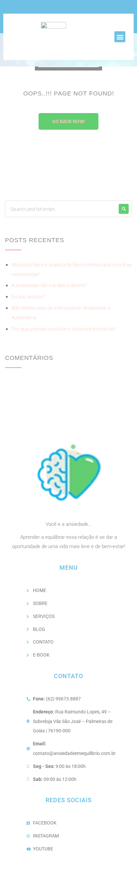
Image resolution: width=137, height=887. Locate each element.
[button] (119, 36)
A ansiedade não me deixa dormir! (49, 285)
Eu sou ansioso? (28, 296)
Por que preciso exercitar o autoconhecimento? (64, 328)
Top (129, 878)
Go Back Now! (68, 121)
